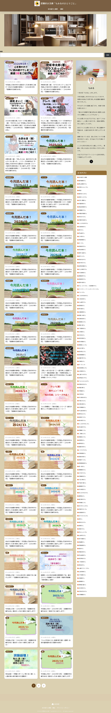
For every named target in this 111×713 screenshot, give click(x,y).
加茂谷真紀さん (83, 266)
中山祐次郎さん (83, 410)
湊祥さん (81, 525)
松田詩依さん (82, 512)
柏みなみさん (9, 136)
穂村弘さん (82, 496)
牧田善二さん (82, 502)
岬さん (80, 519)
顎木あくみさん (9, 98)
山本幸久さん (82, 535)
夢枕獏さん (82, 581)
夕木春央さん (82, 575)
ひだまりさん (82, 473)
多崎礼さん (82, 361)
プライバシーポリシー (63, 708)
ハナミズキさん (83, 450)
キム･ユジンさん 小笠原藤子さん (88, 286)
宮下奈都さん (82, 539)
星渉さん (81, 548)
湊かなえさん (82, 522)
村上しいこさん (83, 532)
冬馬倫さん (82, 391)
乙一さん (44, 213)
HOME (56, 704)
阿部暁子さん (82, 210)
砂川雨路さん (82, 341)
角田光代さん (82, 246)
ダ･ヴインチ (82, 364)
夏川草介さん (82, 420)
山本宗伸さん (82, 571)
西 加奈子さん (82, 427)
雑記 (61, 9)
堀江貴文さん (82, 499)
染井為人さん (44, 247)
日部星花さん (82, 476)
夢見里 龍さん (82, 585)
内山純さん (82, 233)
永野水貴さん (82, 404)
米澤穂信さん (82, 594)
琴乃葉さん (82, 308)
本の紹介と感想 (53, 9)
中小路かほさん (83, 397)
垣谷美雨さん (82, 249)
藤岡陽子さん (82, 486)
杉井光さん (82, 335)
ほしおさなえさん (83, 493)
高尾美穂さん (82, 354)
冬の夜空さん (82, 489)
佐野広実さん (82, 318)
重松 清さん (82, 325)
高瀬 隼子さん (45, 617)
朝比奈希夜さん (9, 177)
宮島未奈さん (82, 552)
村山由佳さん (82, 555)
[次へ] (44, 686)
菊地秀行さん (82, 279)
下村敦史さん (9, 247)
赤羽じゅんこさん (83, 187)
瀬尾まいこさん (83, 345)
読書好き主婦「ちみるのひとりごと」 (58, 3)
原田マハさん (82, 460)
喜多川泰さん (82, 282)
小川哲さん (8, 451)
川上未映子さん (83, 269)
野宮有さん (82, 440)
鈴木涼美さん (82, 338)
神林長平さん (82, 276)
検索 (1, 51)
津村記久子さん (83, 378)
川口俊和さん (82, 272)
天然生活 (81, 394)
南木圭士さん (82, 414)
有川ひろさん (9, 651)
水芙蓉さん (82, 332)
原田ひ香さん (82, 456)
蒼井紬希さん (9, 280)
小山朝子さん (82, 302)
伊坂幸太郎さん (9, 62)
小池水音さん (82, 299)
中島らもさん (82, 401)
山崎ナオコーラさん (84, 568)
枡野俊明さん (82, 545)
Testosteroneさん (84, 381)
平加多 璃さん (82, 483)
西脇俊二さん (82, 430)
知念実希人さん (45, 418)
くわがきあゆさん (83, 295)
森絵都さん (82, 542)
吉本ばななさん (83, 591)
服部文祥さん (82, 447)
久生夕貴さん (82, 479)
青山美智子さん (9, 314)
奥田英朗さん (82, 240)
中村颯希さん (82, 407)
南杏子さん (82, 529)
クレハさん (44, 177)
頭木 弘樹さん (82, 253)
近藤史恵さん (82, 312)
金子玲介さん (44, 314)
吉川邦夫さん (82, 588)
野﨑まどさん (82, 437)
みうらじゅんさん (83, 516)
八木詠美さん (82, 562)
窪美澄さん (82, 305)
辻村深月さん (9, 519)
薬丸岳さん (82, 565)
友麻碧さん (82, 578)
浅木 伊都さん (45, 98)
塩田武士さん (82, 322)
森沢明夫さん (82, 558)
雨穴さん (44, 485)
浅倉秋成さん (82, 203)
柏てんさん (82, 256)
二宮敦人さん (82, 433)
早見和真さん (82, 453)
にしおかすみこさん (84, 424)
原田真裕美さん (83, 463)
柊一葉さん (82, 466)
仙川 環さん (82, 348)
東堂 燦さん (82, 387)
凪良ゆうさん (44, 552)
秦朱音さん (82, 443)
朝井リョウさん (45, 136)
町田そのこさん (83, 509)
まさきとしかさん (83, 506)
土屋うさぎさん (83, 374)
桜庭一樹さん (82, 315)
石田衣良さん (82, 226)
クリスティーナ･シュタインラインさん (89, 289)
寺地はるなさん (83, 384)
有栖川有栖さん (83, 213)
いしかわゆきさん (83, 223)
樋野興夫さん (82, 470)
